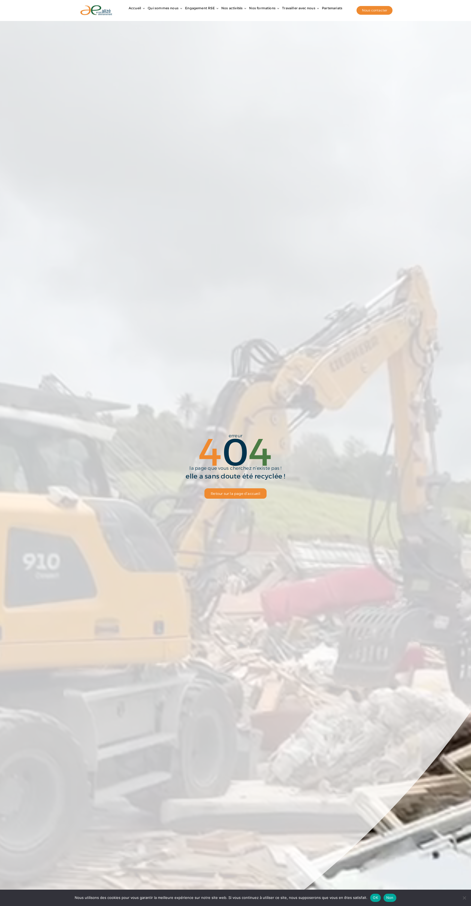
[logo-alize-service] (96, 6)
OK (375, 897)
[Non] (464, 898)
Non (390, 897)
